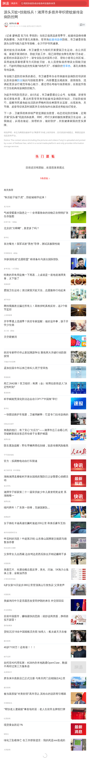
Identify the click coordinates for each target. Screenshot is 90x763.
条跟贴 (44, 178)
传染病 (58, 39)
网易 (5, 3)
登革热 (67, 66)
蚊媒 (51, 39)
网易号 (14, 3)
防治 (19, 80)
